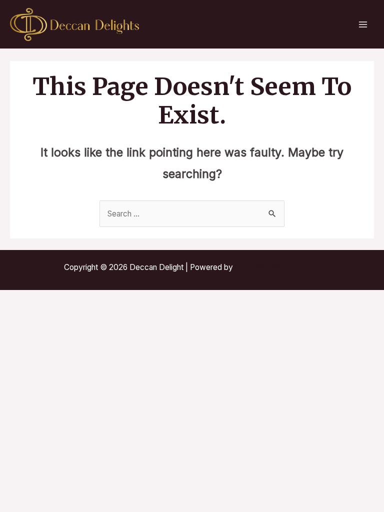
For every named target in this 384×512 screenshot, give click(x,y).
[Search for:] (192, 213)
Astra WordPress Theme (277, 267)
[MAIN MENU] (363, 24)
